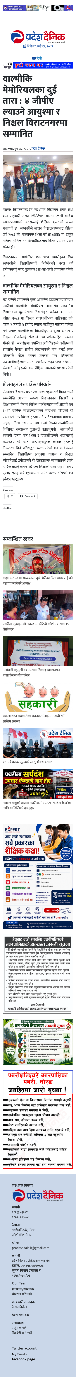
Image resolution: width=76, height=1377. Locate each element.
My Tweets (19, 1354)
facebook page (23, 1359)
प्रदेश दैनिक (38, 149)
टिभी (39, 58)
